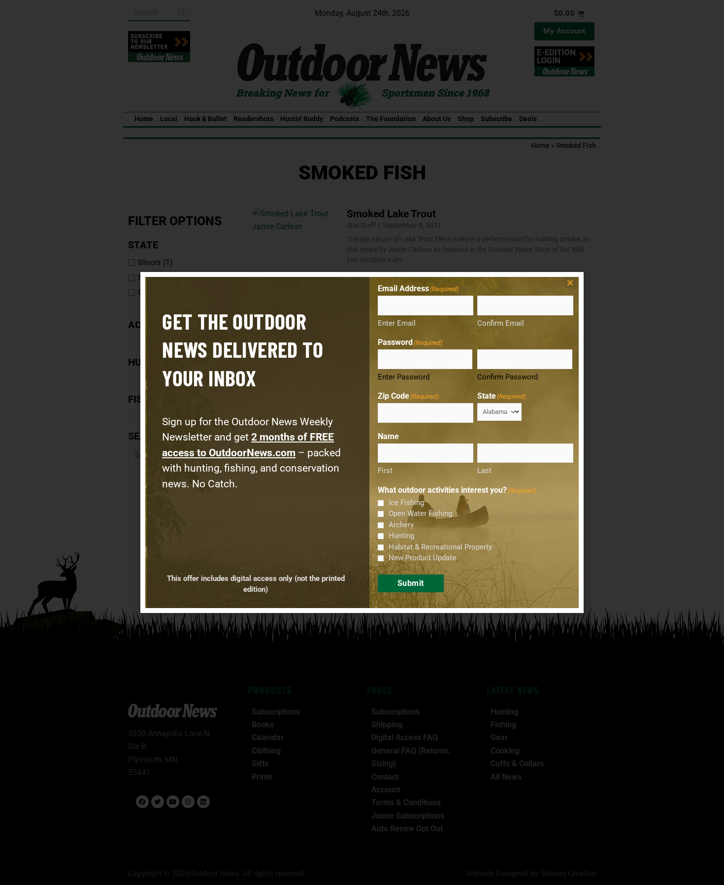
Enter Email (397, 323)
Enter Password (403, 377)
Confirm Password (507, 377)
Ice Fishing (406, 502)
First (385, 470)
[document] (362, 442)
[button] (570, 282)
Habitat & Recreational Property (440, 547)
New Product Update (422, 557)
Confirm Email (500, 323)
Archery (401, 524)
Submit (410, 583)
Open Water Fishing (420, 513)
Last (484, 470)
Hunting (401, 535)
